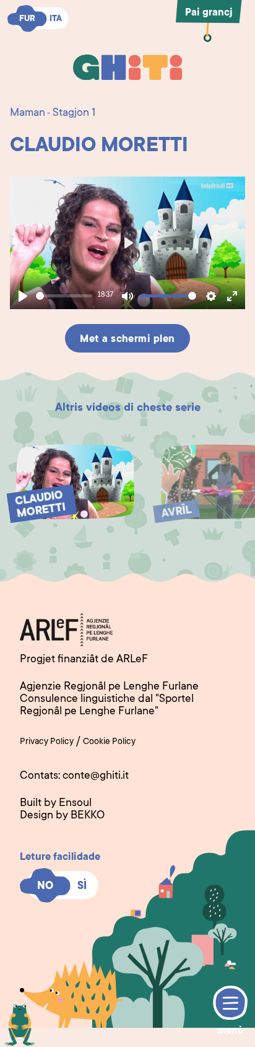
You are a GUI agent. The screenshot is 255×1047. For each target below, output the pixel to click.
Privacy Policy (47, 742)
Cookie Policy (109, 742)
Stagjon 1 (74, 113)
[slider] (64, 296)
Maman (27, 113)
